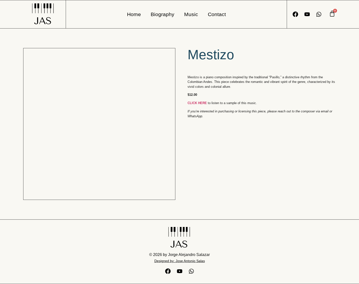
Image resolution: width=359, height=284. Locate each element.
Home (134, 14)
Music (191, 14)
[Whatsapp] (319, 14)
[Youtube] (307, 14)
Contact (217, 14)
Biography (162, 14)
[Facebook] (295, 14)
